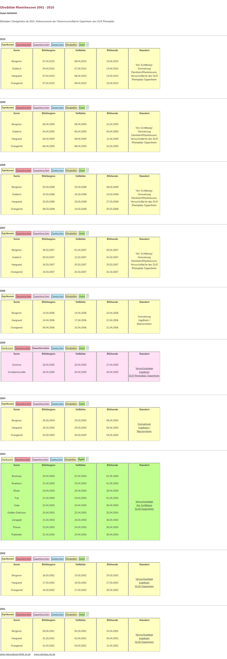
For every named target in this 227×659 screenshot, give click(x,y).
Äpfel (82, 44)
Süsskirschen (23, 44)
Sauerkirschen (41, 44)
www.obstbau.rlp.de (44, 654)
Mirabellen (71, 44)
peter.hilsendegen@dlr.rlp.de (15, 654)
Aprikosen (7, 348)
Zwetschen (57, 44)
